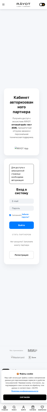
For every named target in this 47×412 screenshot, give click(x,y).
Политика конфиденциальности (24, 391)
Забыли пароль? (25, 215)
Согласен (25, 397)
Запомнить (17, 215)
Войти (21, 225)
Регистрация (21, 255)
